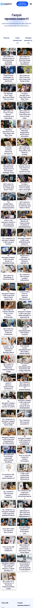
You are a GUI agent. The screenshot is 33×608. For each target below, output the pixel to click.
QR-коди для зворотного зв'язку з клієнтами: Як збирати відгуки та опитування (24, 259)
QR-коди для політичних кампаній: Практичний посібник (8, 458)
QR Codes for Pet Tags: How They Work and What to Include (24, 150)
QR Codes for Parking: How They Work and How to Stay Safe (24, 114)
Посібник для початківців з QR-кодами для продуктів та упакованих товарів (24, 566)
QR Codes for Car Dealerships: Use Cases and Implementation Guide (8, 204)
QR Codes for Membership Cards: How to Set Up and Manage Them (8, 168)
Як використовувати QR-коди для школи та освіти (8, 404)
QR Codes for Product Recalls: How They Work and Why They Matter (24, 96)
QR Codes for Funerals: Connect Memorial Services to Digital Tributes (8, 150)
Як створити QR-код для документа (25, 422)
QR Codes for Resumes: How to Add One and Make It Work (25, 205)
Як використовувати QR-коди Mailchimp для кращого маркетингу (24, 241)
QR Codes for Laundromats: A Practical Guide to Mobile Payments (8, 60)
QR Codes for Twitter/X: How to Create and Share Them (8, 187)
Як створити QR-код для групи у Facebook (8, 494)
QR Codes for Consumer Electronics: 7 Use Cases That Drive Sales (25, 548)
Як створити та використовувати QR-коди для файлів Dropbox (8, 512)
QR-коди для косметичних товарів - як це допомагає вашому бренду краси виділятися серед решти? (8, 349)
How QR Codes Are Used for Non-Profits (8, 530)
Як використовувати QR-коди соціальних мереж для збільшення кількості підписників (24, 476)
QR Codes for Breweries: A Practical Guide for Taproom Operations (24, 60)
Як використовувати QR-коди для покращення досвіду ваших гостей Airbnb (8, 440)
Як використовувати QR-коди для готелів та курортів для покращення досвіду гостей (24, 404)
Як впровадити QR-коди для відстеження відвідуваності (24, 512)
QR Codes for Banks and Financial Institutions (8, 331)
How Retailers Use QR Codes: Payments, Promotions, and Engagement (24, 530)
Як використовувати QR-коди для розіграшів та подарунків (24, 440)
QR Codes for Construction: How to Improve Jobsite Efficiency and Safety (24, 295)
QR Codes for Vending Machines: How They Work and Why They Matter (8, 132)
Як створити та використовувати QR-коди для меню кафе (8, 422)
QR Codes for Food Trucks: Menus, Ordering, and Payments (8, 114)
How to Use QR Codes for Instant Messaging (24, 458)
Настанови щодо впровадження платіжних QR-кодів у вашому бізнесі (25, 367)
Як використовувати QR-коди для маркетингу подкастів (8, 295)
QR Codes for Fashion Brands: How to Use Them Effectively (8, 313)
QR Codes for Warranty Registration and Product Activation (25, 132)
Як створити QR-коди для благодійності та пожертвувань (24, 385)
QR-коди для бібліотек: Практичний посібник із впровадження (25, 223)
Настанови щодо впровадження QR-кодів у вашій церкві (25, 349)
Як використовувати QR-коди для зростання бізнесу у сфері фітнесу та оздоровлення (8, 566)
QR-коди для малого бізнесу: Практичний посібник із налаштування (8, 385)
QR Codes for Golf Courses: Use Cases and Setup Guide (24, 78)
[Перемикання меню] (31, 4)
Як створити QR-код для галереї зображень (25, 277)
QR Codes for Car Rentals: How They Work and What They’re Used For (8, 96)
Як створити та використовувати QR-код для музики (8, 241)
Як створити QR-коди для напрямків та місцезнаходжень (24, 494)
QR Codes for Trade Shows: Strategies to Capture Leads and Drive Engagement (8, 78)
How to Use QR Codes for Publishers (8, 548)
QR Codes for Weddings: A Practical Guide (8, 277)
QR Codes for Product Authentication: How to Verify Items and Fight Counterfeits (25, 186)
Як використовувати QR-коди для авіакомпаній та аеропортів (24, 313)
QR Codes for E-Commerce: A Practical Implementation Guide (8, 584)
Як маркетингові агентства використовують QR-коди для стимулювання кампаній (8, 223)
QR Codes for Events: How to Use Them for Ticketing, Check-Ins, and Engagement (24, 168)
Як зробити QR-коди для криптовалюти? (8, 476)
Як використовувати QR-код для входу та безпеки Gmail (8, 259)
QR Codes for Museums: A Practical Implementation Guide (8, 367)
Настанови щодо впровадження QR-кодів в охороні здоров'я (25, 331)
